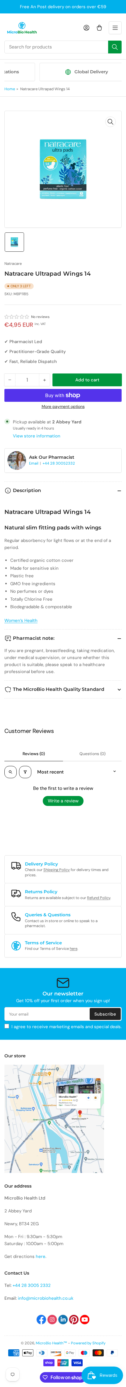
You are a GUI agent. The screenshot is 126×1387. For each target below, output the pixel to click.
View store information (36, 436)
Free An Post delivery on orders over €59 (63, 7)
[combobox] (63, 47)
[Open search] (10, 772)
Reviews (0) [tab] (34, 753)
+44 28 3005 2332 (32, 1285)
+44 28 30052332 (58, 463)
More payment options (63, 406)
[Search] (114, 47)
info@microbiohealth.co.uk (46, 1298)
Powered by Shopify (88, 1343)
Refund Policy (98, 897)
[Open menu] (115, 27)
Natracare (13, 263)
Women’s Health (21, 620)
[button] (17, 317)
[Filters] (25, 772)
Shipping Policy (56, 869)
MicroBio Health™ (51, 1343)
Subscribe (105, 1014)
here (73, 948)
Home (9, 88)
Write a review (63, 801)
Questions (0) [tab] (92, 753)
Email (34, 463)
